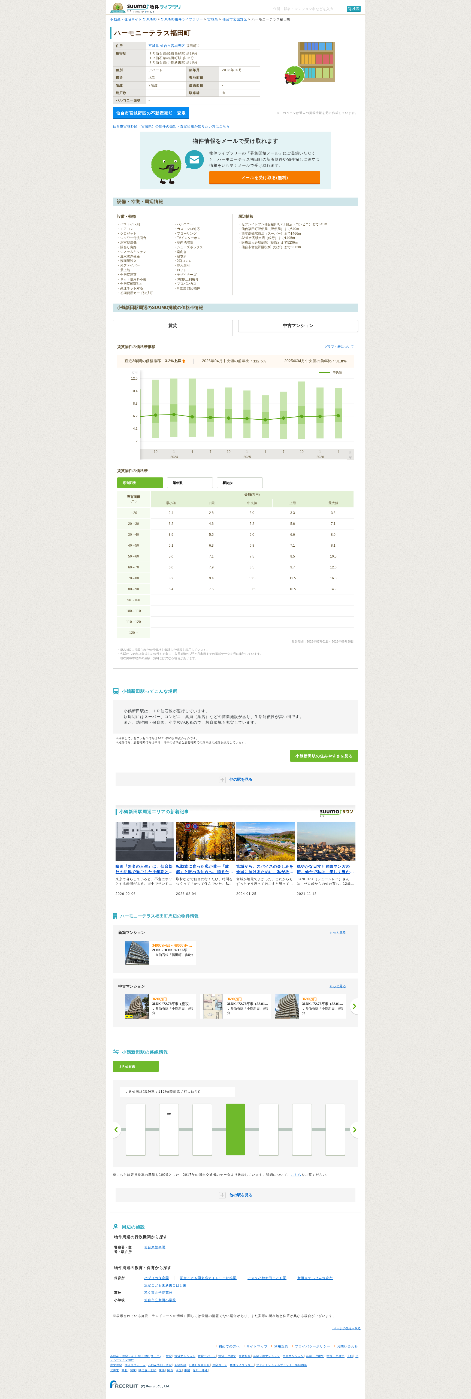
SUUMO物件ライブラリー (182, 19)
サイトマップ (257, 1346)
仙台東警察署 (154, 1247)
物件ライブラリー (242, 1365)
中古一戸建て (336, 1356)
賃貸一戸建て (227, 1356)
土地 (350, 1356)
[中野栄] (335, 1129)
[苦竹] (202, 1129)
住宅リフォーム (135, 1365)
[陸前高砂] (302, 1129)
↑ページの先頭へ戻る (346, 1328)
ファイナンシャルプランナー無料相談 (281, 1365)
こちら (296, 1175)
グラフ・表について (339, 347)
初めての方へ (229, 1346)
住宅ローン (219, 1365)
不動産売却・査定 (160, 1365)
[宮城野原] (135, 1129)
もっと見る (338, 932)
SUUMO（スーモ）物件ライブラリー (147, 8)
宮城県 (212, 19)
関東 (133, 1370)
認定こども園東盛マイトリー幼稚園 (208, 1278)
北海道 (114, 1370)
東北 (125, 1370)
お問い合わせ (347, 1346)
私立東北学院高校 (158, 1293)
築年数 (178, 483)
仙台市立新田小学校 (160, 1300)
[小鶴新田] (235, 1129)
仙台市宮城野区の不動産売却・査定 (151, 113)
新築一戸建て (315, 1356)
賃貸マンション (184, 1356)
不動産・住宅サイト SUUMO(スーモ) (135, 1356)
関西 (170, 1370)
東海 (162, 1370)
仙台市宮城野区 (234, 19)
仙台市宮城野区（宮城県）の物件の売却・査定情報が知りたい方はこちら (171, 126)
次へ (354, 1129)
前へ (117, 1129)
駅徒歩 (228, 483)
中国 (187, 1370)
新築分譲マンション (266, 1356)
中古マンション (293, 1356)
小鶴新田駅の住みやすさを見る (324, 756)
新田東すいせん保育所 (315, 1278)
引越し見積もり (199, 1365)
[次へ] (354, 1006)
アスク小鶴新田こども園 (266, 1278)
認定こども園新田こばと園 (165, 1285)
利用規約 (281, 1346)
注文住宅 (116, 1365)
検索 (356, 9)
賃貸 (169, 1356)
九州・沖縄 (200, 1370)
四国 (179, 1370)
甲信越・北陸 (147, 1370)
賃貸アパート (207, 1356)
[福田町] (268, 1129)
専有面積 (129, 483)
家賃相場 (245, 1356)
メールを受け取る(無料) (264, 177)
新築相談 (180, 1365)
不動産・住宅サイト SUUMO (133, 19)
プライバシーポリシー (312, 1346)
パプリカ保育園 (156, 1278)
